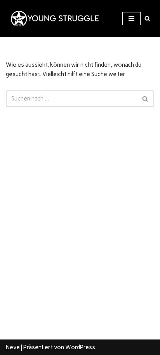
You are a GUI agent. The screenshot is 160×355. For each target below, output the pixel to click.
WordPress (80, 347)
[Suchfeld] (147, 18)
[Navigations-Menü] (131, 18)
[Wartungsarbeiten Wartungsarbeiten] (52, 18)
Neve (13, 347)
